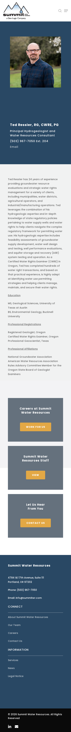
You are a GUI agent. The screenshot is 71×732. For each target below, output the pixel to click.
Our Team (14, 625)
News (11, 668)
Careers (13, 633)
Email (14, 147)
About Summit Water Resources (28, 617)
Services (13, 660)
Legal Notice (15, 676)
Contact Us (15, 641)
